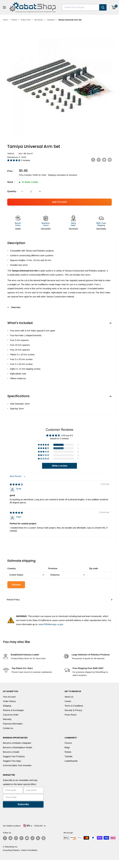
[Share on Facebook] (93, 160)
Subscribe (23, 804)
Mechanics (38, 20)
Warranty (7, 719)
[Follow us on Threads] (44, 838)
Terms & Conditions (74, 705)
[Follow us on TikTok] (32, 838)
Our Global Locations (12, 826)
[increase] (40, 191)
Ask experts (73, 229)
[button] (14, 160)
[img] (16, 484)
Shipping (7, 705)
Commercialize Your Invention (17, 765)
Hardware (51, 20)
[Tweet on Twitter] (104, 160)
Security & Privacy (73, 710)
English (39, 826)
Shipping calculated (57, 175)
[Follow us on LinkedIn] (38, 838)
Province (52, 568)
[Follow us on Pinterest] (21, 838)
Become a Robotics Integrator (17, 743)
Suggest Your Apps (12, 761)
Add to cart (59, 202)
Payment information (12, 723)
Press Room (71, 714)
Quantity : (12, 191)
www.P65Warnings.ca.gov (50, 624)
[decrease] (22, 191)
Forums (68, 743)
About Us (69, 696)
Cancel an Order (11, 714)
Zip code (93, 568)
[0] (114, 7)
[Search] (103, 7)
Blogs (67, 747)
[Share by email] (110, 160)
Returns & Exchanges (13, 710)
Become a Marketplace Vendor (17, 747)
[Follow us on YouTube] (27, 838)
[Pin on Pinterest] (99, 160)
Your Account (9, 696)
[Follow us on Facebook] (5, 838)
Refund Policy (13, 599)
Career (68, 701)
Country (11, 568)
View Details (46, 229)
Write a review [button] (59, 465)
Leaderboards (71, 761)
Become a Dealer (11, 752)
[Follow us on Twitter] (10, 838)
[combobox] (80, 7)
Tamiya (10, 154)
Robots (14, 20)
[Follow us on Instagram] (16, 838)
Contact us (8, 728)
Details (18, 229)
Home (5, 20)
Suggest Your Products (14, 756)
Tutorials (69, 756)
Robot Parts (26, 20)
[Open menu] (4, 7)
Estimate (16, 584)
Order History (9, 701)
